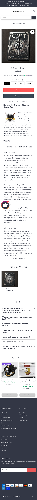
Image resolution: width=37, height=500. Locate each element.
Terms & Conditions (7, 420)
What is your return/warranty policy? (15, 324)
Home (13, 23)
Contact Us (4, 440)
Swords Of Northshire (13, 496)
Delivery (3, 415)
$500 (21, 83)
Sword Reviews (6, 426)
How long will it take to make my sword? (17, 331)
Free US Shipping (14, 101)
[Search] (33, 17)
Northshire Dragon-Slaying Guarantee (16, 106)
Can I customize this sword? (15, 342)
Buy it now (18, 96)
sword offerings (26, 190)
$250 (14, 83)
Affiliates (21, 417)
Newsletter (4, 448)
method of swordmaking (13, 236)
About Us (4, 412)
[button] (18, 76)
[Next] (34, 379)
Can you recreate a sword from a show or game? (17, 347)
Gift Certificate (23, 420)
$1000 (29, 83)
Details (6, 141)
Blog (2, 423)
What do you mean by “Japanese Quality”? (17, 318)
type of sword (19, 168)
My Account (22, 412)
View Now (9, 395)
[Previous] (3, 379)
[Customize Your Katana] (10, 370)
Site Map (4, 451)
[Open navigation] (5, 11)
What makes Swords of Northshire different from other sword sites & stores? (16, 310)
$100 (6, 83)
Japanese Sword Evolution (9, 428)
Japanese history (10, 160)
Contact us (24, 101)
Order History (23, 415)
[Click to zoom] (32, 32)
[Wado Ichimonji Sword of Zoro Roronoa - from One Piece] (27, 370)
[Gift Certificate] (10, 279)
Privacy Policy (5, 417)
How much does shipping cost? (16, 337)
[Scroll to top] (33, 496)
